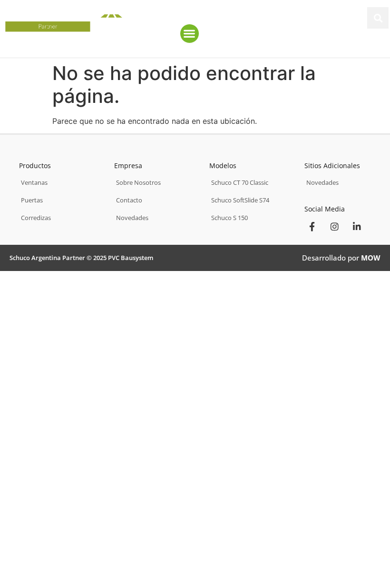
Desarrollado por (341, 257)
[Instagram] (334, 226)
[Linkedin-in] (357, 226)
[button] (378, 18)
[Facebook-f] (312, 226)
